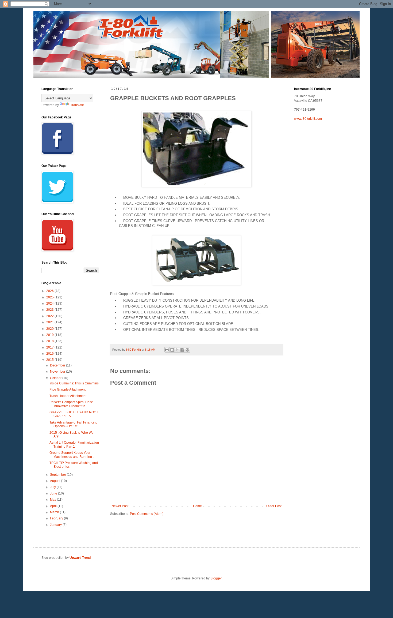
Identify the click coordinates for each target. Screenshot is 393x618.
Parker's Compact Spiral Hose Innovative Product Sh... (71, 404)
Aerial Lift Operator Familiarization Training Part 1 (74, 444)
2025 (50, 297)
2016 (50, 353)
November (58, 371)
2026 (50, 291)
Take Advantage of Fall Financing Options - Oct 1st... (73, 424)
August (55, 481)
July (53, 487)
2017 (50, 347)
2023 (50, 310)
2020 (50, 329)
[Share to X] (177, 350)
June (54, 493)
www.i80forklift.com (308, 119)
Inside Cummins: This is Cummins (74, 383)
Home (197, 506)
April (53, 506)
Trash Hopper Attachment (67, 396)
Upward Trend (80, 558)
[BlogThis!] (172, 350)
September (58, 475)
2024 (50, 303)
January (56, 525)
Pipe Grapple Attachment (67, 389)
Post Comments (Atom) (146, 514)
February (57, 518)
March (55, 512)
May (53, 499)
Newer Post (119, 506)
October (56, 378)
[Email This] (167, 350)
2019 (50, 335)
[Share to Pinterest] (187, 350)
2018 (50, 341)
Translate (77, 105)
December (58, 365)
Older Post (274, 506)
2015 (50, 360)
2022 (50, 316)
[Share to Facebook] (182, 350)
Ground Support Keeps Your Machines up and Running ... (72, 454)
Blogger (216, 578)
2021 (50, 322)
